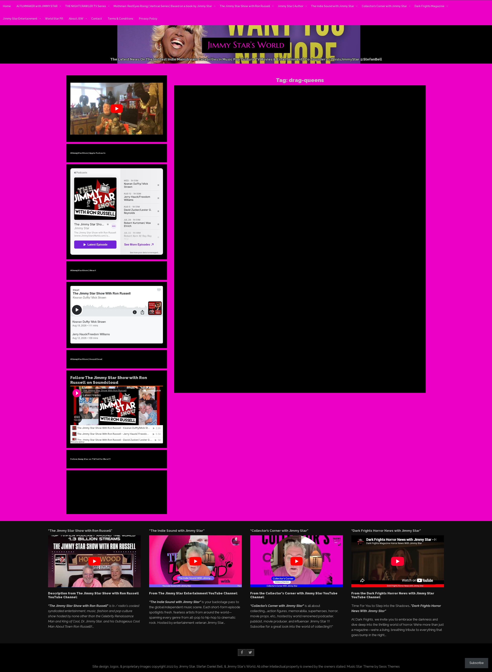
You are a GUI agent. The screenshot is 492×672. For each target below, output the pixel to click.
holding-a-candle (226, 357)
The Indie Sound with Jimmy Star (332, 6)
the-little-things (247, 377)
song (224, 374)
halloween (275, 354)
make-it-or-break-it (250, 362)
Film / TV (275, 325)
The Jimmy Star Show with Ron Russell (245, 6)
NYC (359, 184)
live (304, 359)
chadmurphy (274, 345)
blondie (228, 345)
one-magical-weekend (273, 365)
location (209, 362)
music (221, 365)
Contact (96, 18)
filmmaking (297, 351)
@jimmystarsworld (341, 170)
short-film (256, 371)
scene (245, 371)
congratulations (255, 348)
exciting (266, 351)
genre (225, 354)
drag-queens (420, 177)
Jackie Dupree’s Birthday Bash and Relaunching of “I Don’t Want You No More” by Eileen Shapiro (382, 107)
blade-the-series (213, 345)
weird (258, 379)
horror (241, 357)
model (274, 362)
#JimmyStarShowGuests (376, 166)
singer (287, 371)
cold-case (209, 348)
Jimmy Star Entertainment (20, 18)
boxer (244, 345)
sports (232, 374)
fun (211, 354)
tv (278, 377)
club (298, 345)
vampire (298, 377)
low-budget (231, 362)
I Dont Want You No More (385, 181)
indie (256, 357)
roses (238, 371)
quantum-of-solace (275, 368)
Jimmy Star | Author (290, 6)
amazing (258, 342)
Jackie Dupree (409, 181)
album (248, 342)
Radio (287, 329)
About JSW (76, 18)
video (207, 379)
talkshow (280, 374)
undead (288, 377)
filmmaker (284, 351)
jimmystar (223, 359)
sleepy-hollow (212, 374)
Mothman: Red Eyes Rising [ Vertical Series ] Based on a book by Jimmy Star (163, 6)
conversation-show (276, 348)
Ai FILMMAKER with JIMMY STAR (37, 6)
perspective (222, 368)
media (266, 362)
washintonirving (244, 379)
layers (267, 359)
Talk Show (211, 331)
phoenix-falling (239, 368)
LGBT (288, 359)
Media (384, 170)
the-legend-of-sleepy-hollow (220, 377)
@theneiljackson (294, 339)
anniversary (271, 342)
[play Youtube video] (116, 109)
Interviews (359, 170)
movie (300, 362)
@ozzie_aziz (255, 339)
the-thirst (262, 377)
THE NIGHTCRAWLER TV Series (85, 6)
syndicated (268, 374)
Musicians (240, 329)
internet (289, 357)
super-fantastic (251, 374)
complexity (238, 348)
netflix (255, 365)
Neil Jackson (254, 329)
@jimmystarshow (421, 166)
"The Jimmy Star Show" (347, 166)
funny (217, 354)
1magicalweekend (218, 339)
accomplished (404, 177)
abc (206, 342)
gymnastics (261, 354)
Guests (286, 325)
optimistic (292, 365)
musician (231, 365)
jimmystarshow (339, 184)
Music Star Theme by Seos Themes (373, 666)
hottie (249, 357)
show (266, 371)
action (221, 342)
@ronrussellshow (385, 177)
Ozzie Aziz (269, 329)
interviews (210, 359)
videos (215, 379)
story (239, 374)
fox (206, 354)
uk (281, 377)
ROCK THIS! (343, 154)
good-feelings (237, 354)
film (274, 351)
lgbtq (352, 184)
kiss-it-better (256, 359)
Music (230, 329)
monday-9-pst (287, 362)
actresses (238, 342)
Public (392, 170)
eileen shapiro (338, 181)
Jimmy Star (372, 170)
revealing (300, 368)
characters (289, 345)
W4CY (222, 331)
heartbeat (209, 357)
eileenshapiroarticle (358, 181)
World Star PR (54, 18)
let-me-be (278, 359)
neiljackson (244, 365)
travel (272, 377)
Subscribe (477, 663)
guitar (250, 354)
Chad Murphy (244, 325)
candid (261, 345)
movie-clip (210, 365)
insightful (265, 357)
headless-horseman (293, 354)
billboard (284, 342)
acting (213, 342)
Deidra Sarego (261, 325)
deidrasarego (211, 351)
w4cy (223, 379)
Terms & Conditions (120, 18)
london (220, 362)
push (260, 368)
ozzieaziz (209, 368)
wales (231, 379)
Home (7, 6)
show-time (276, 371)
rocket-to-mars (212, 371)
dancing (292, 348)
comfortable (224, 348)
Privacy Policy (148, 18)
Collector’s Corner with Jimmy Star (384, 6)
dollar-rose (226, 351)
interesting (278, 357)
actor (229, 342)
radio (290, 368)
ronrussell (228, 371)
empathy (255, 351)
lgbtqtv (297, 359)
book (236, 345)
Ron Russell (404, 170)
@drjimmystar (342, 177)
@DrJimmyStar (400, 166)
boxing (252, 345)
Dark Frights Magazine (429, 6)
